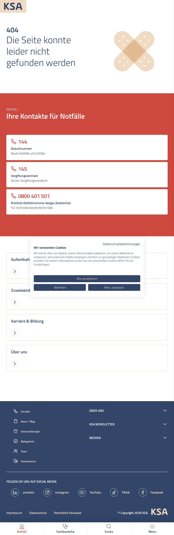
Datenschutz (38, 513)
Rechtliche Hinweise (67, 513)
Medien (95, 438)
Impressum (14, 513)
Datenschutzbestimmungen (121, 243)
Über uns (96, 410)
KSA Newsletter (102, 424)
